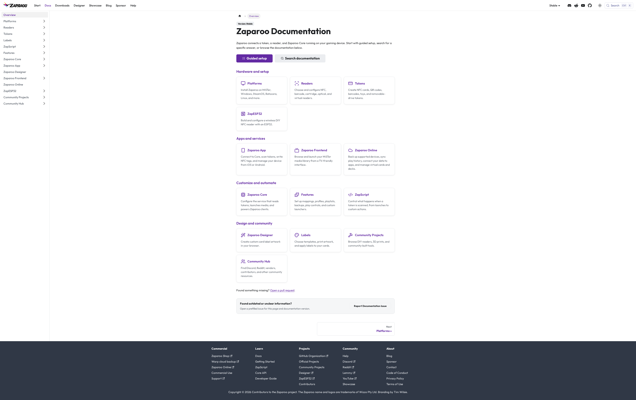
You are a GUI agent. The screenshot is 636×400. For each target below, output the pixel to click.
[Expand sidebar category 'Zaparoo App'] (44, 65)
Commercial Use (222, 372)
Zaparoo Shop (220, 356)
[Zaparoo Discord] (569, 5)
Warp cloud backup (224, 361)
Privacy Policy (395, 378)
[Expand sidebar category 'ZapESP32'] (44, 91)
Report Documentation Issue (370, 306)
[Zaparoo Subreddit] (576, 5)
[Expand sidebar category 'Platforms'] (44, 21)
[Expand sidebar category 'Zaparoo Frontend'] (44, 78)
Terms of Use (394, 384)
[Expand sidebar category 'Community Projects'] (44, 97)
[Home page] (239, 16)
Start (37, 5)
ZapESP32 (305, 378)
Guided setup (257, 58)
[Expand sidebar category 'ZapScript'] (44, 46)
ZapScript (261, 367)
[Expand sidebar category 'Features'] (44, 53)
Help (133, 5)
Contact (391, 367)
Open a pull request (282, 290)
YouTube (348, 378)
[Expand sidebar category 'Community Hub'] (44, 103)
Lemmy (347, 372)
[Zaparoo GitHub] (590, 5)
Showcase (95, 5)
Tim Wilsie (400, 392)
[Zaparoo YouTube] (583, 5)
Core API (260, 372)
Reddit (347, 367)
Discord (347, 361)
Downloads (62, 5)
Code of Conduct (397, 372)
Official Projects (309, 361)
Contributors (307, 384)
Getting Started (265, 361)
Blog (109, 5)
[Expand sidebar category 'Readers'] (44, 27)
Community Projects (311, 367)
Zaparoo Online (221, 367)
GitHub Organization (312, 356)
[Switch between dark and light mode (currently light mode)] (600, 5)
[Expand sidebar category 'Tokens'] (44, 34)
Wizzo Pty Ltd (367, 392)
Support (217, 378)
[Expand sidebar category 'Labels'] (44, 40)
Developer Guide (266, 378)
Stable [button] (553, 5)
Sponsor (121, 5)
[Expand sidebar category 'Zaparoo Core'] (44, 59)
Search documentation (302, 58)
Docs (48, 5)
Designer (79, 5)
